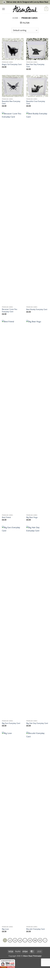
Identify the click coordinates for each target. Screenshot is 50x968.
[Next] (45, 940)
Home (15, 18)
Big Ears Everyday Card (11, 723)
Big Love (5, 929)
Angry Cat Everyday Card (12, 64)
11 (40, 940)
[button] (3, 9)
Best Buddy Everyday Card (36, 309)
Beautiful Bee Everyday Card (11, 102)
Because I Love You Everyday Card (9, 310)
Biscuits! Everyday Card (35, 929)
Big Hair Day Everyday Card (37, 723)
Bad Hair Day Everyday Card (35, 65)
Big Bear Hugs (32, 517)
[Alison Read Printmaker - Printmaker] (25, 9)
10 (35, 940)
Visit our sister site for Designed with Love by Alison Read (27, 2)
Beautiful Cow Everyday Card (35, 102)
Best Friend (6, 517)
